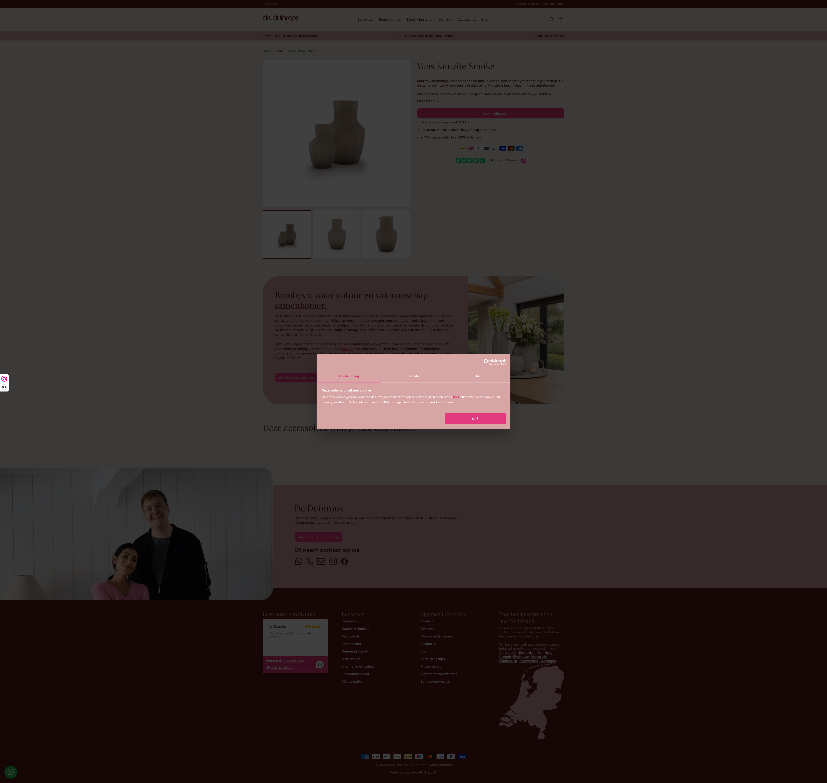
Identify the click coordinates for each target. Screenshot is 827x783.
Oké (475, 418)
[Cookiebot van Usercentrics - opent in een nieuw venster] (487, 362)
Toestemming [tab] (349, 376)
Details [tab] (413, 376)
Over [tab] (478, 376)
